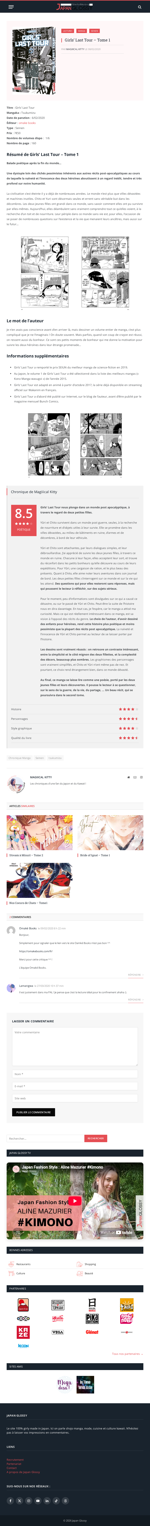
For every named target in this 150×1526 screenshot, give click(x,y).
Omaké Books (28, 928)
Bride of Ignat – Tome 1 (95, 855)
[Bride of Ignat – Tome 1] (110, 832)
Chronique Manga (20, 758)
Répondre (134, 974)
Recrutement (15, 1460)
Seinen (94, 31)
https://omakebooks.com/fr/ (36, 951)
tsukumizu (55, 758)
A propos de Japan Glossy (23, 1472)
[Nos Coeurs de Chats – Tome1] (39, 880)
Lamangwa (26, 986)
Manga (81, 31)
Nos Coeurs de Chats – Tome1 (28, 903)
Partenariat (14, 1464)
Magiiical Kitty (75, 49)
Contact (12, 1468)
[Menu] (11, 7)
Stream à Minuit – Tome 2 (26, 855)
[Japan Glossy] (75, 7)
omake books (27, 123)
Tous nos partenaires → (127, 1354)
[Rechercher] (139, 7)
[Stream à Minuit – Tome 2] (39, 832)
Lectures (67, 31)
